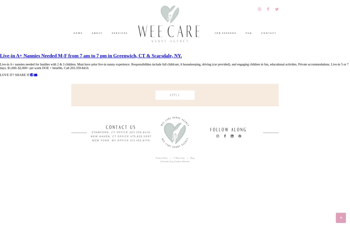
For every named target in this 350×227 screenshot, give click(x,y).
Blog (192, 158)
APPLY (175, 95)
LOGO (171, 25)
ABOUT (97, 33)
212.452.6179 (140, 140)
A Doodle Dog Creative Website (175, 162)
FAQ (249, 33)
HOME (78, 33)
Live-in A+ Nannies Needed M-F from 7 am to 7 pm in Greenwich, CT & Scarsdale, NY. (91, 55)
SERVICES (120, 33)
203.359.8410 (139, 132)
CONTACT (268, 33)
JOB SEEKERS (226, 33)
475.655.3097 (141, 136)
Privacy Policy (162, 158)
